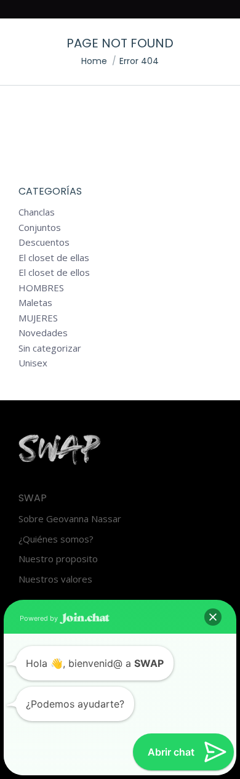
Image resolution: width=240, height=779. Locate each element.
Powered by (40, 618)
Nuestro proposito (58, 559)
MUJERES (38, 318)
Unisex (32, 363)
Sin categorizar (49, 348)
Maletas (35, 303)
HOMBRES (41, 288)
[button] (213, 617)
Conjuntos (39, 227)
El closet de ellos (54, 272)
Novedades (43, 333)
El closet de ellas (53, 258)
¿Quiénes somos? (56, 539)
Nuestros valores (55, 579)
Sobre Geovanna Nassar (69, 519)
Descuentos (44, 242)
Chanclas (36, 212)
